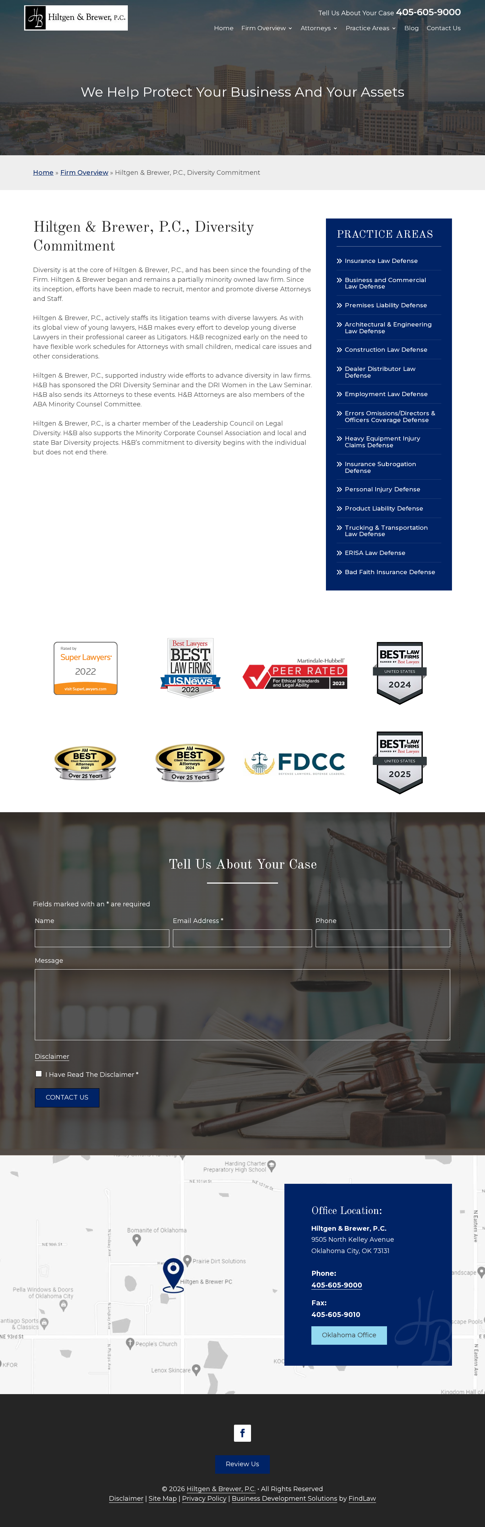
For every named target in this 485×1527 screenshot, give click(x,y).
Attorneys (316, 29)
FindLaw (362, 1498)
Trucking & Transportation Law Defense (386, 531)
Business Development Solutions (284, 1498)
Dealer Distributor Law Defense (380, 372)
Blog (411, 29)
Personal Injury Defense (382, 489)
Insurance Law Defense (381, 260)
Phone (326, 921)
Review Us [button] (242, 1464)
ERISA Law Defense (375, 552)
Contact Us (444, 29)
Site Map (163, 1498)
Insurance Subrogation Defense (380, 467)
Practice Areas (367, 29)
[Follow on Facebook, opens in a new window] (242, 1433)
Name (44, 921)
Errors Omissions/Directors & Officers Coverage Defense (390, 416)
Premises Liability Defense (386, 305)
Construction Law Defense (386, 349)
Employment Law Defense (386, 394)
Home (224, 29)
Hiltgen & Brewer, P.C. (221, 1489)
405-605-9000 (428, 12)
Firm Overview (263, 29)
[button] (478, 1475)
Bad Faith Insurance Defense (390, 572)
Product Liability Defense (384, 508)
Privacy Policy (204, 1498)
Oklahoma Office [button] (349, 1335)
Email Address (198, 921)
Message (49, 961)
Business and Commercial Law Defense (385, 283)
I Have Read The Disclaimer (91, 1075)
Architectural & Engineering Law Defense (388, 327)
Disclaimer (52, 1057)
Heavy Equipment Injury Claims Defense (382, 441)
